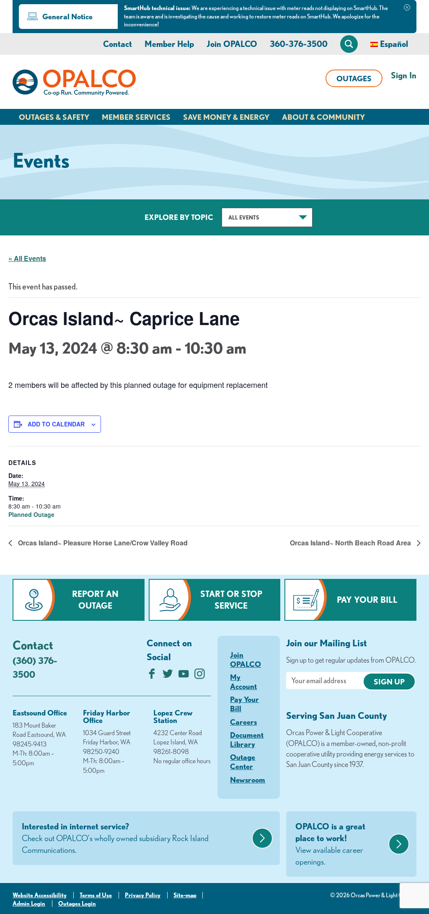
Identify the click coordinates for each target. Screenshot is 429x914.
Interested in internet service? (115, 838)
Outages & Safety (54, 117)
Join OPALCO (232, 44)
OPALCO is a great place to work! (330, 843)
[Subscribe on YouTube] (183, 676)
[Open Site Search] (349, 44)
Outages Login (77, 903)
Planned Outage (31, 514)
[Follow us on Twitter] (168, 676)
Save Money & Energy (226, 117)
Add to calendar (56, 424)
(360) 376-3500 (35, 667)
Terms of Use (96, 895)
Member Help (169, 44)
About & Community (323, 117)
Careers (243, 722)
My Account (243, 681)
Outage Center (242, 761)
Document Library (247, 739)
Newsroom (247, 779)
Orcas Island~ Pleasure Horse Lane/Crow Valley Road (102, 542)
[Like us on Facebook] (152, 676)
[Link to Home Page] (74, 84)
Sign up (389, 681)
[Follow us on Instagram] (199, 676)
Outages (354, 78)
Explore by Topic (179, 217)
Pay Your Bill (367, 599)
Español (394, 44)
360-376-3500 (299, 44)
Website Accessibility (40, 895)
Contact (117, 44)
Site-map (184, 895)
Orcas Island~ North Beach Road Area (351, 542)
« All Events (27, 258)
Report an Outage (95, 599)
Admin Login (29, 903)
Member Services (136, 117)
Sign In (403, 75)
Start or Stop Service (231, 599)
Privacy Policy (142, 895)
